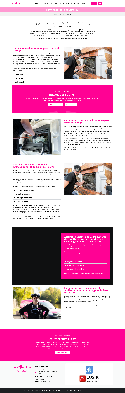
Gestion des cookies (35, 390)
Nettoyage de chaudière (75, 269)
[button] (37, 75)
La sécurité (19, 74)
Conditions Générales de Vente (69, 390)
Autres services (75, 3)
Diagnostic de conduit (74, 261)
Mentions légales (57, 390)
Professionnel (85, 3)
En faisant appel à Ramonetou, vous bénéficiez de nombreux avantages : (87, 306)
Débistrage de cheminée (75, 265)
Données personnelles (46, 390)
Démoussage (57, 3)
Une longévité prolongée (24, 197)
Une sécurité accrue (23, 194)
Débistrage (66, 3)
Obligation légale (22, 201)
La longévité (19, 82)
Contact (79, 390)
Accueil (55, 14)
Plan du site (26, 390)
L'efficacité (19, 78)
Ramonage (38, 3)
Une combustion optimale (25, 190)
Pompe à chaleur (47, 3)
